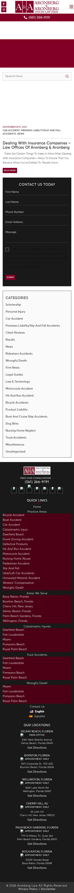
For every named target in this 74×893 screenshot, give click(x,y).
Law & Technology (18, 381)
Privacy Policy (30, 267)
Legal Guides (14, 374)
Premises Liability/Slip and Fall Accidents (33, 325)
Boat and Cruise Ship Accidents (26, 416)
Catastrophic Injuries (37, 626)
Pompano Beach (14, 644)
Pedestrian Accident (16, 563)
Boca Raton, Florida (16, 596)
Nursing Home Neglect (21, 430)
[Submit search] (67, 76)
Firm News (12, 367)
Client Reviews (15, 332)
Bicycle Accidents (17, 402)
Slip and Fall (11, 568)
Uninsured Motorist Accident (21, 578)
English (39, 711)
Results (10, 339)
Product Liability (16, 409)
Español (39, 716)
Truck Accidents (16, 437)
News (20, 134)
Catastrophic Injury (15, 529)
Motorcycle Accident (19, 388)
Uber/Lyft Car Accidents (18, 573)
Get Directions (37, 747)
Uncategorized (15, 451)
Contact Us (37, 706)
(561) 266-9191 (37, 482)
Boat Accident (12, 520)
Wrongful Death (16, 360)
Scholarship (13, 304)
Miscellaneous (15, 444)
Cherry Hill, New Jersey (18, 606)
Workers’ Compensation (18, 582)
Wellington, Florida (15, 620)
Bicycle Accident (13, 515)
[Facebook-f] (3, 3)
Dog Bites (12, 423)
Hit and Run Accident (17, 549)
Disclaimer (48, 889)
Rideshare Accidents (19, 353)
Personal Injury (15, 311)
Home (37, 506)
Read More (10, 170)
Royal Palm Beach (15, 649)
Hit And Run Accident (20, 395)
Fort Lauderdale (13, 634)
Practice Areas (37, 511)
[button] (71, 7)
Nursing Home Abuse (17, 558)
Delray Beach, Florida (17, 611)
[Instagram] (3, 9)
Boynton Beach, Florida (18, 601)
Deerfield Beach (13, 534)
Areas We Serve (37, 593)
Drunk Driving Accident (18, 539)
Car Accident (11, 130)
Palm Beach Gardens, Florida (22, 616)
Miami (7, 639)
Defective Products (15, 544)
